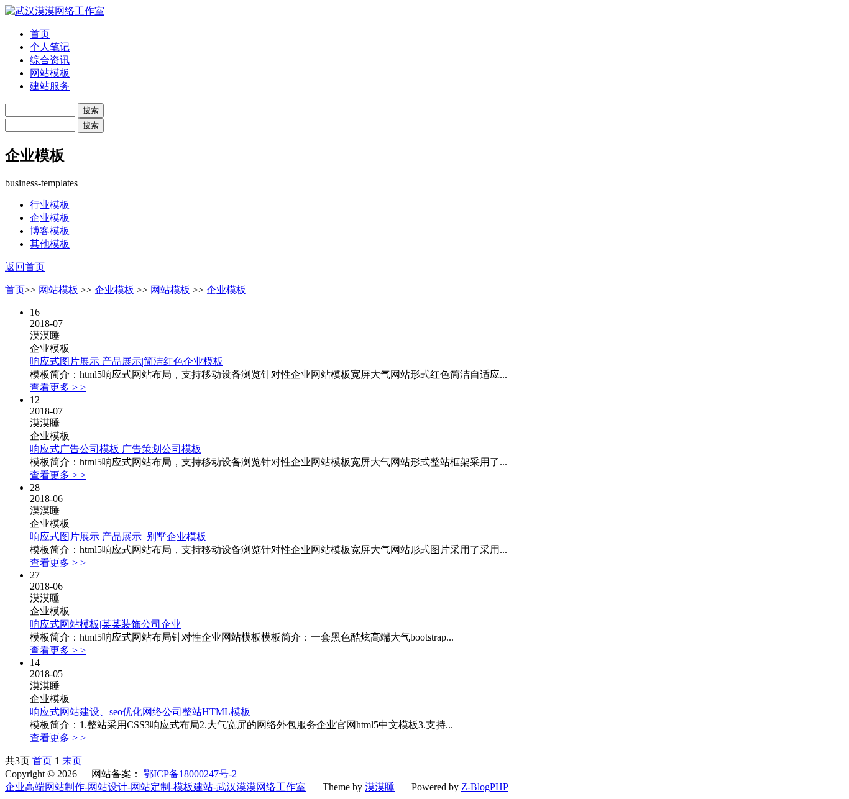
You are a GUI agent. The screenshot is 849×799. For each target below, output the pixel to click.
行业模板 (50, 204)
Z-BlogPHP (484, 787)
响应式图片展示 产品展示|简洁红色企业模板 (126, 361)
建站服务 (50, 86)
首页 (40, 34)
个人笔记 (50, 47)
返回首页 (25, 267)
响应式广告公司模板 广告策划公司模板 (115, 449)
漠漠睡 (380, 787)
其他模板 (50, 244)
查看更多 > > (58, 387)
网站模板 (50, 73)
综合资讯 (50, 60)
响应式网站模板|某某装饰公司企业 (105, 624)
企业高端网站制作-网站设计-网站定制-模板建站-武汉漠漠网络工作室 (155, 787)
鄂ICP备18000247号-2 (190, 774)
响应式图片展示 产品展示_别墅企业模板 (118, 536)
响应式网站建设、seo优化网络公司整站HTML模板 (140, 711)
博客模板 (50, 231)
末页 (72, 761)
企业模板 (50, 217)
